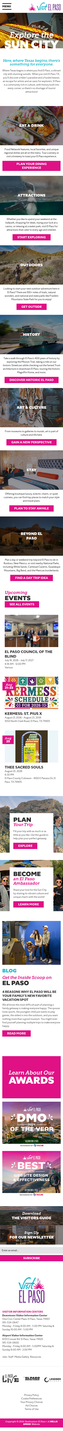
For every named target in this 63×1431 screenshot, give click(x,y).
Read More (16, 1033)
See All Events (22, 604)
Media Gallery (21, 1357)
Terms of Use (32, 1409)
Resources (35, 1357)
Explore (25, 846)
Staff (10, 1357)
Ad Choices (31, 1405)
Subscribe (31, 1258)
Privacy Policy (31, 1395)
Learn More (28, 904)
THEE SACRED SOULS (24, 767)
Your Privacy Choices (31, 1402)
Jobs (4, 1357)
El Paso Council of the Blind (28, 654)
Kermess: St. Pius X (23, 713)
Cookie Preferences (31, 1398)
